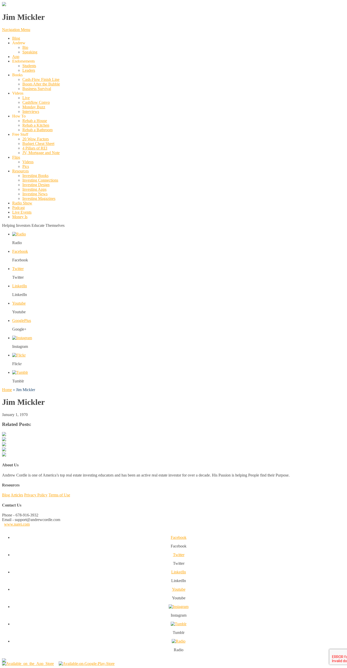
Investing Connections (40, 180)
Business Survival (36, 88)
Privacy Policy (36, 495)
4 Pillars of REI (34, 148)
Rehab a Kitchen (35, 125)
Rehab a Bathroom (37, 130)
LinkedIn (19, 286)
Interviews (30, 111)
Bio (25, 47)
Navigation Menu (16, 29)
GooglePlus (21, 320)
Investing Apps (34, 189)
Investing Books (35, 175)
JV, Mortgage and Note (41, 153)
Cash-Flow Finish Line (40, 79)
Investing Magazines (38, 198)
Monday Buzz (33, 107)
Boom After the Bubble (41, 84)
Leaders (28, 70)
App (15, 56)
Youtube (19, 303)
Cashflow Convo (36, 102)
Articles (17, 495)
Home (7, 390)
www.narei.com (17, 524)
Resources (20, 171)
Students (29, 66)
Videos (28, 162)
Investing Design (36, 185)
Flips (16, 157)
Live (26, 98)
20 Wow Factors (35, 139)
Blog (16, 38)
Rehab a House (34, 120)
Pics (25, 166)
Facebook (20, 251)
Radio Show (22, 203)
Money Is (19, 217)
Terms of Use (59, 495)
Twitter (18, 268)
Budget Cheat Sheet (38, 143)
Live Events (21, 212)
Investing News (35, 194)
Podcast (18, 207)
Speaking (29, 52)
